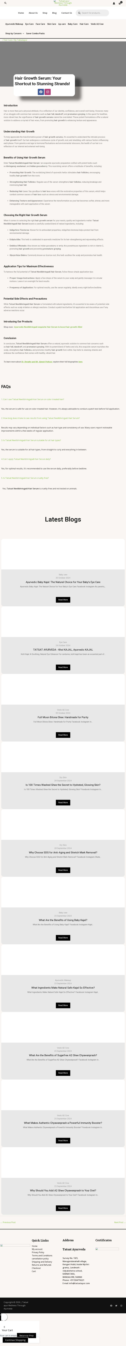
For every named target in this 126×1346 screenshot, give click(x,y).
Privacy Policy (38, 1252)
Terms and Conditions (42, 1255)
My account (37, 1249)
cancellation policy (40, 1258)
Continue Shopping (15, 1340)
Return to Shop (26, 1335)
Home (21, 13)
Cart (34, 1271)
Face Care (40, 24)
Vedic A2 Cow (97, 24)
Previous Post (8, 1222)
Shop (45, 13)
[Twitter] (116, 1306)
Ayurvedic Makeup (14, 24)
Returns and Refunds (41, 1265)
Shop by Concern (13, 33)
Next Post (120, 1222)
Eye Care (29, 24)
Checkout (36, 1268)
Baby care (63, 575)
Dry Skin (63, 777)
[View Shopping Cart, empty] (120, 4)
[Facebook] (111, 1306)
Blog (54, 13)
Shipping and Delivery (42, 1261)
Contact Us (66, 13)
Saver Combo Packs (35, 33)
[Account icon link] (114, 3)
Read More (63, 600)
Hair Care (84, 24)
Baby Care (73, 24)
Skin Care (51, 24)
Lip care (62, 24)
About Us (33, 13)
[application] (23, 33)
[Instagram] (121, 1306)
